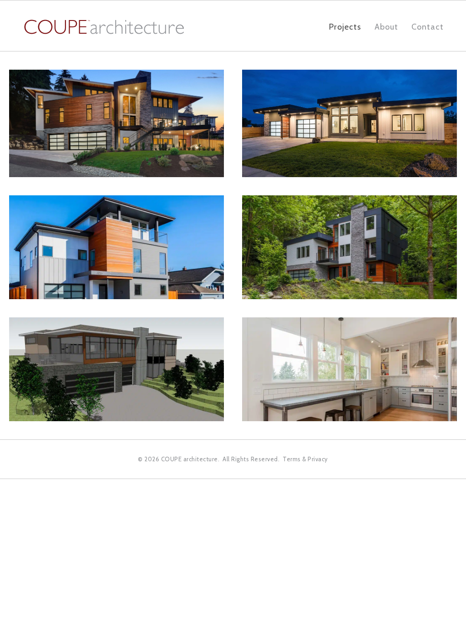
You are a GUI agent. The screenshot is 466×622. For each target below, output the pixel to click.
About (386, 27)
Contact (427, 27)
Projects (345, 27)
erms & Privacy (307, 459)
